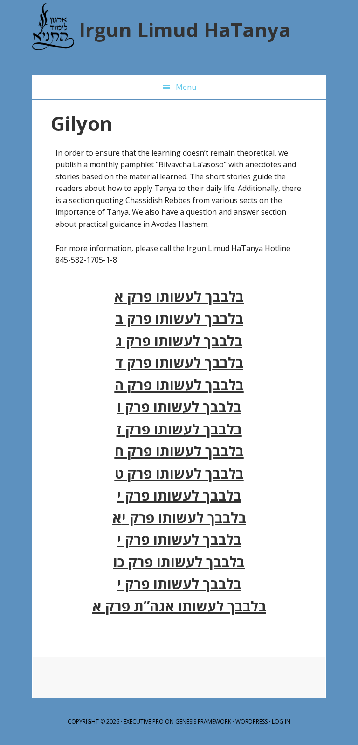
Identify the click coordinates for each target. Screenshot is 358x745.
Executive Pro (144, 721)
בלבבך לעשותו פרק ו (179, 406)
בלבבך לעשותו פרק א (179, 296)
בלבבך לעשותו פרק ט (179, 473)
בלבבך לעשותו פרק (182, 429)
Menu (186, 87)
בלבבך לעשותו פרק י (179, 495)
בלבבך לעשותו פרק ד (179, 362)
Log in (281, 721)
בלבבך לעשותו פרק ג (179, 340)
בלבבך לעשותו (220, 606)
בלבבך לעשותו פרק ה (179, 384)
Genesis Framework (203, 721)
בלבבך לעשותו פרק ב (179, 318)
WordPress (251, 721)
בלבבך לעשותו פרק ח (179, 451)
